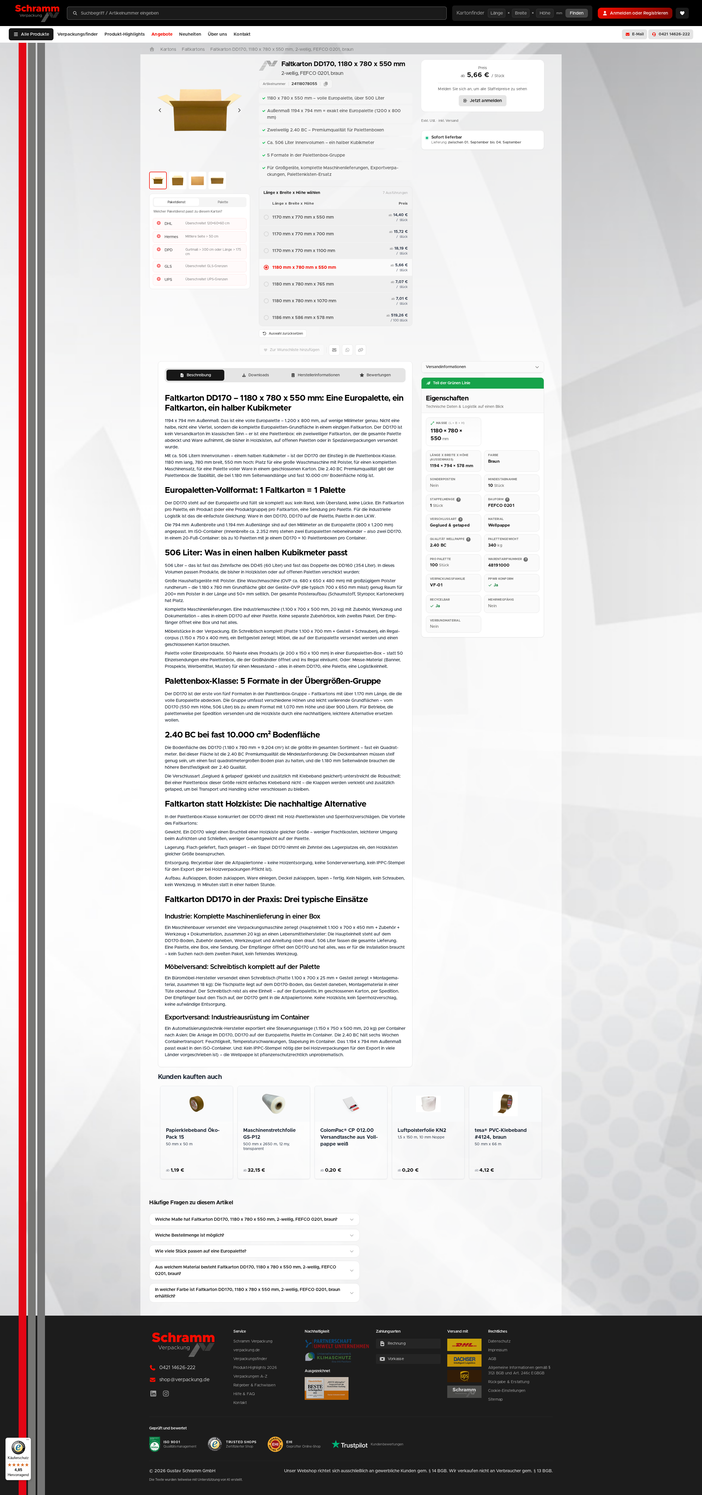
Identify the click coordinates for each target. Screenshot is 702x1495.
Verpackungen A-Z (250, 1376)
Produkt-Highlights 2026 (255, 1368)
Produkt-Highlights (124, 34)
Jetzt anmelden (486, 100)
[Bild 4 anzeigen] (217, 180)
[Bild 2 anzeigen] (177, 180)
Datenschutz (499, 1341)
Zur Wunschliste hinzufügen (294, 350)
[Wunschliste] (682, 13)
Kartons (168, 49)
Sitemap (495, 1399)
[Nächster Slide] (239, 110)
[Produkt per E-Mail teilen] (334, 349)
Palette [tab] (223, 202)
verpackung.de (246, 1350)
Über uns (217, 34)
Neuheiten (190, 34)
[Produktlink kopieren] (360, 349)
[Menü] (27, 1441)
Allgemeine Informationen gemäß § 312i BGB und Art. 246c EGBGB (519, 1370)
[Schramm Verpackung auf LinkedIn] (153, 1394)
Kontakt (242, 34)
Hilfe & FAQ (244, 1394)
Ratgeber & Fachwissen (254, 1385)
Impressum (497, 1350)
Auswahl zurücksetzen (286, 333)
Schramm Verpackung (252, 1341)
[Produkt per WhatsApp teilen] (347, 349)
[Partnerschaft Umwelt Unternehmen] (337, 1344)
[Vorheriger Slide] (160, 110)
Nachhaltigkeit (317, 1331)
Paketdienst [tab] (176, 202)
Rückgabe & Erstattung (509, 1382)
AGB (492, 1359)
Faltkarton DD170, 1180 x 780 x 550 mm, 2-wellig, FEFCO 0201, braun (281, 49)
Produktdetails (201, 1172)
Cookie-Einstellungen (506, 1391)
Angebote (161, 34)
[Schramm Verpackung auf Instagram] (166, 1394)
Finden (577, 13)
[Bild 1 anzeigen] (158, 180)
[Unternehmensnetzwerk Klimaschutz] (328, 1357)
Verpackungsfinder (77, 34)
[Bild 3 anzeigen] (197, 180)
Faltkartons (193, 49)
